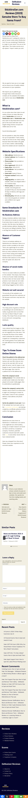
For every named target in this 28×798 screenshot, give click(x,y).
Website (5, 603)
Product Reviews (9, 738)
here (6, 435)
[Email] (15, 33)
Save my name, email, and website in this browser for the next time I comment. (14, 608)
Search (4, 619)
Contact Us (7, 771)
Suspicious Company (10, 757)
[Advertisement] (14, 66)
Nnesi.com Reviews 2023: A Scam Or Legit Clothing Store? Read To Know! (13, 536)
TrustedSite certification (11, 407)
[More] (18, 33)
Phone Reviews (8, 736)
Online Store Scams (10, 752)
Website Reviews (9, 740)
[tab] (12, 546)
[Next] (24, 538)
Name (5, 588)
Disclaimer (7, 776)
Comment (5, 564)
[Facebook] (4, 33)
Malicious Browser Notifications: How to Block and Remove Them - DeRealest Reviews (13, 703)
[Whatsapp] (12, 33)
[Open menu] (24, 3)
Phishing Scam (8, 755)
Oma (4, 24)
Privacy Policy (8, 773)
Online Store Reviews (10, 734)
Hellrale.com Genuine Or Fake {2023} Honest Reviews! (6, 509)
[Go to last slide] (4, 538)
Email (5, 596)
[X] (6, 33)
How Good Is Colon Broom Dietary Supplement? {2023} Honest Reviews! (22, 511)
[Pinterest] (9, 33)
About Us (7, 769)
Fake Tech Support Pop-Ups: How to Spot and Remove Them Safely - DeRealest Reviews (14, 682)
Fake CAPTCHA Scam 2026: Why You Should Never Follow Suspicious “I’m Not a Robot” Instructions (14, 646)
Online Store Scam (14, 6)
